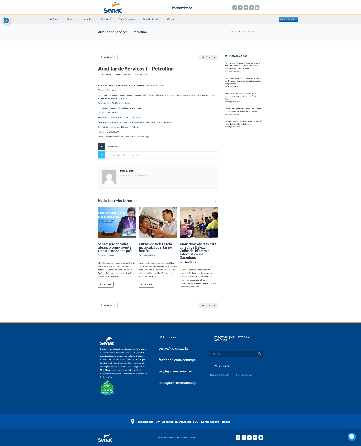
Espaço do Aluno (288, 19)
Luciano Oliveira (107, 255)
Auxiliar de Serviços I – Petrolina (136, 68)
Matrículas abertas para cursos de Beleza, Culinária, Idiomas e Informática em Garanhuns (198, 250)
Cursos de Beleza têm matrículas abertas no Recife (155, 247)
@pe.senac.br (174, 348)
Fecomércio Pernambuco (220, 375)
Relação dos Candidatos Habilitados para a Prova (119, 117)
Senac (117, 7)
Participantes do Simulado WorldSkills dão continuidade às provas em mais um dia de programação (243, 81)
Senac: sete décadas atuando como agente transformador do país (115, 247)
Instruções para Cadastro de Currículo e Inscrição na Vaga (123, 136)
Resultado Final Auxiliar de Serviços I (114, 103)
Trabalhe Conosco (250, 31)
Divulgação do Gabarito (108, 112)
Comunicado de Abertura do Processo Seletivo (118, 127)
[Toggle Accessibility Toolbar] (6, 20)
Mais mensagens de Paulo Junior (134, 175)
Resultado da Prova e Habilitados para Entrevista (119, 108)
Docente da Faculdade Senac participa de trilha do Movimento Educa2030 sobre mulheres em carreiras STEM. (243, 66)
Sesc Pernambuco (244, 375)
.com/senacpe (177, 360)
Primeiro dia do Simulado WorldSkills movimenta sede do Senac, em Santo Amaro (241, 96)
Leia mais (105, 284)
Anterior (109, 57)
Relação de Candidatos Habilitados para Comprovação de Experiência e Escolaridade (135, 122)
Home (234, 31)
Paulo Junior (106, 75)
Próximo (207, 57)
